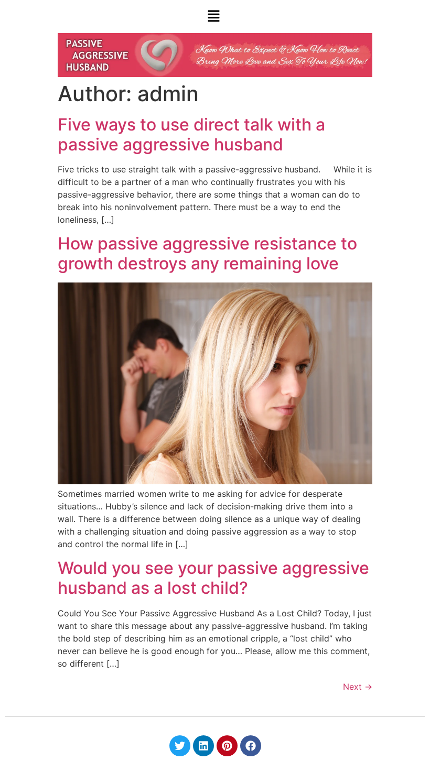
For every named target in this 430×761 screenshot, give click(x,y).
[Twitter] (179, 745)
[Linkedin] (203, 745)
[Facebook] (250, 745)
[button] (213, 16)
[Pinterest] (227, 745)
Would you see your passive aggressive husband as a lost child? (213, 578)
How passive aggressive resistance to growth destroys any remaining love (207, 253)
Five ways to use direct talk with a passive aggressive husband (191, 134)
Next (357, 686)
